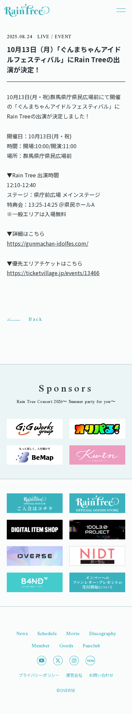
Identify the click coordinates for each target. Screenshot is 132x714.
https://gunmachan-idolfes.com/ (47, 243)
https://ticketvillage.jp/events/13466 (53, 273)
